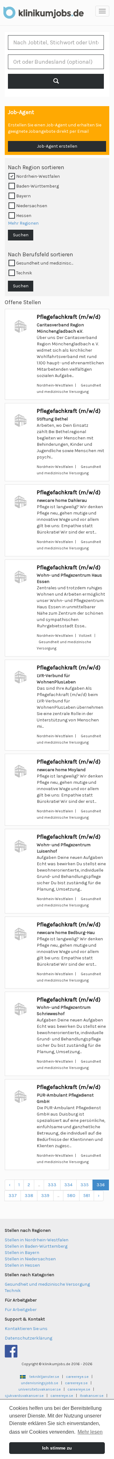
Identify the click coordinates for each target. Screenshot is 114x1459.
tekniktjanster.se (44, 1376)
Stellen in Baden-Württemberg (36, 1246)
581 (86, 1195)
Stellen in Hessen (22, 1265)
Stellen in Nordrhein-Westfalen (36, 1240)
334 (68, 1184)
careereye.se (77, 1376)
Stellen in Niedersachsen (30, 1259)
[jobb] (56, 81)
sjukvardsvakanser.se (24, 1395)
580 (71, 1195)
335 (84, 1184)
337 (13, 1195)
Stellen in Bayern (22, 1252)
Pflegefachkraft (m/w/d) (68, 316)
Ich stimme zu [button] (57, 1447)
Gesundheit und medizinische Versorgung (47, 1284)
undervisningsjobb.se (39, 1383)
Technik (13, 1290)
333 (52, 1184)
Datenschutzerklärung (28, 1338)
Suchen (20, 235)
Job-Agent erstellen (57, 146)
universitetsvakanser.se (39, 1389)
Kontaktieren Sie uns (26, 1328)
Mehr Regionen (23, 223)
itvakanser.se (92, 1395)
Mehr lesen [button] (90, 1432)
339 (45, 1195)
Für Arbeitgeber (21, 1309)
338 (29, 1195)
